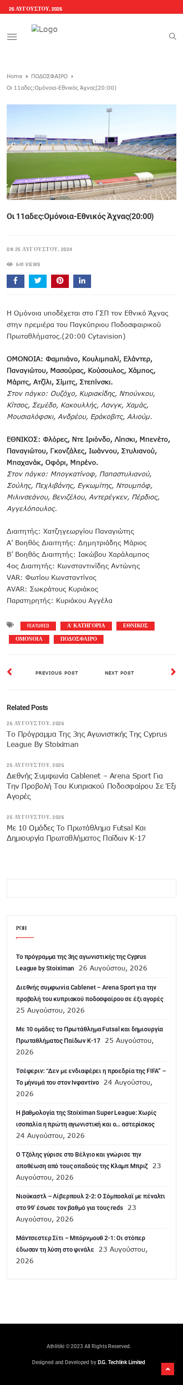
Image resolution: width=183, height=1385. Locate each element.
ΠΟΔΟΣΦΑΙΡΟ (49, 76)
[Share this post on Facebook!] (15, 281)
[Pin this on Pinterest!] (60, 281)
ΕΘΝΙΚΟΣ (135, 626)
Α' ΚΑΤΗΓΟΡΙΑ (86, 626)
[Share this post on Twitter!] (38, 281)
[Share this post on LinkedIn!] (82, 281)
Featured (38, 626)
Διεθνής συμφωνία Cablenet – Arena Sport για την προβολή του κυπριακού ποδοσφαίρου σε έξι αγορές (91, 786)
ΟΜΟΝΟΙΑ (29, 639)
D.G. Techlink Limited (121, 1362)
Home (14, 76)
